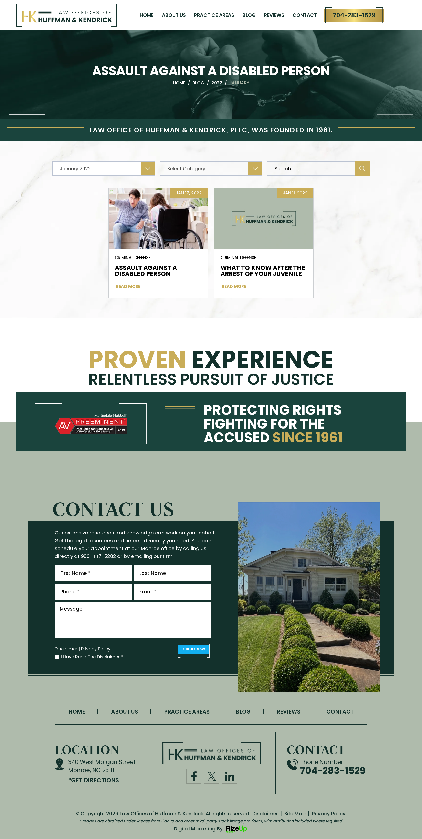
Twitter (211, 776)
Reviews (274, 15)
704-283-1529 (354, 15)
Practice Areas (214, 15)
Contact (305, 15)
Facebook (193, 776)
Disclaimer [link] (265, 813)
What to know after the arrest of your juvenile (263, 271)
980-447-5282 (98, 556)
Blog (249, 15)
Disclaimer (66, 649)
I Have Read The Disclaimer (92, 657)
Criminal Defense (132, 258)
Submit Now (193, 649)
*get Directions (93, 780)
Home (147, 15)
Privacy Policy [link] (329, 813)
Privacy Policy (95, 649)
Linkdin (229, 776)
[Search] (362, 168)
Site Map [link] (295, 813)
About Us (174, 15)
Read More (128, 286)
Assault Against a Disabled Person (146, 271)
